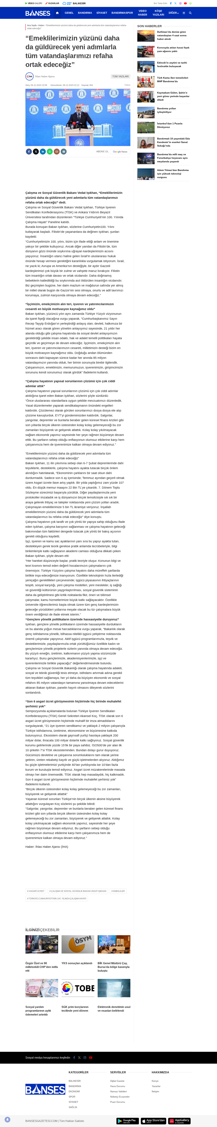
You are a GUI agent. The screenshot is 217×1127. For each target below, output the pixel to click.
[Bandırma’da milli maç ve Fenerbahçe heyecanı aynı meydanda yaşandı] (146, 163)
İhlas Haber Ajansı (45, 76)
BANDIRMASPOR (122, 12)
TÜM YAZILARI (120, 76)
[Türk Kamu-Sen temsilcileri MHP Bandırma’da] (146, 86)
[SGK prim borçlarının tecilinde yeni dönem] (78, 991)
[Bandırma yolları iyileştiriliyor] (146, 117)
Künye (155, 1081)
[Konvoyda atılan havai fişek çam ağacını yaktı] (146, 56)
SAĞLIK (73, 1107)
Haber (127, 85)
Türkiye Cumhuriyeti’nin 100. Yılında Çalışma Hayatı (57, 898)
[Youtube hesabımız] (185, 3)
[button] (58, 13)
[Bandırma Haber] (37, 15)
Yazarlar (156, 1086)
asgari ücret (36, 891)
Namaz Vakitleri (118, 1091)
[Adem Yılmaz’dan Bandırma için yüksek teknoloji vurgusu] (146, 179)
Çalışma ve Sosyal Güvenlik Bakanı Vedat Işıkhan (78, 891)
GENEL (69, 12)
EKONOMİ (74, 1091)
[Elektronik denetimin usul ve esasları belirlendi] (114, 991)
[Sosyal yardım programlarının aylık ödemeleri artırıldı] (41, 991)
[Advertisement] (87, 173)
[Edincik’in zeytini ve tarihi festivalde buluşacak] (146, 71)
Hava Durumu (117, 1086)
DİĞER (173, 12)
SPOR (72, 1096)
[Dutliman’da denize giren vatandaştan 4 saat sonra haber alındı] (146, 40)
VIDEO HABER (142, 12)
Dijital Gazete (117, 1081)
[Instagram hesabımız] (180, 3)
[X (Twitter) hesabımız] (175, 3)
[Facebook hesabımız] (171, 3)
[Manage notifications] (7, 1119)
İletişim (155, 1091)
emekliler (119, 891)
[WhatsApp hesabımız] (191, 3)
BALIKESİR (75, 1081)
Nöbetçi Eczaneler (120, 1096)
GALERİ (35, 3)
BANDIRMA (85, 12)
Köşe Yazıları (158, 12)
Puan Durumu (117, 1102)
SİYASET (101, 12)
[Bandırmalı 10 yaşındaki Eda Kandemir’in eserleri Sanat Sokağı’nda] (146, 147)
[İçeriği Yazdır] (64, 152)
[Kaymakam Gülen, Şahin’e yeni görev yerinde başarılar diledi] (146, 101)
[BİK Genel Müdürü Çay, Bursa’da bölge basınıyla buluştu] (114, 947)
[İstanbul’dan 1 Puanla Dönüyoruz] (146, 132)
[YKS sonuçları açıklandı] (78, 947)
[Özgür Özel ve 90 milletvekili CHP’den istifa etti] (41, 947)
